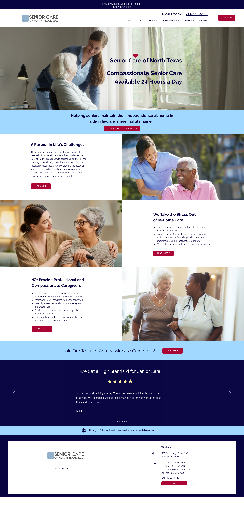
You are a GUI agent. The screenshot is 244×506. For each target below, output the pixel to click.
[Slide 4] (124, 421)
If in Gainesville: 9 (169, 469)
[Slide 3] (122, 421)
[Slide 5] (126, 421)
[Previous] (14, 393)
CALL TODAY (174, 14)
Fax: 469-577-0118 (170, 477)
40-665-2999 (184, 469)
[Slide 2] (119, 421)
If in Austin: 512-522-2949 (173, 466)
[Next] (230, 393)
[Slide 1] (117, 421)
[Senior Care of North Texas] (193, 483)
